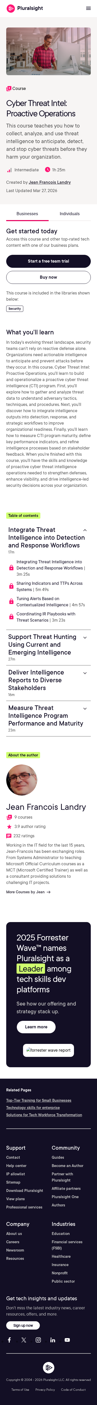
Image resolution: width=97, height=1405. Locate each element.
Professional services (24, 1207)
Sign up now (23, 1325)
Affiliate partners (66, 1188)
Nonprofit (60, 1273)
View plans (15, 1199)
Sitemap (13, 1182)
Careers (12, 1242)
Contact (13, 1157)
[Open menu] (88, 8)
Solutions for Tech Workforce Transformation (44, 1115)
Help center (16, 1166)
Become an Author (67, 1166)
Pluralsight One (65, 1197)
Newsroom (15, 1250)
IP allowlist (15, 1174)
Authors (58, 1205)
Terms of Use (20, 1389)
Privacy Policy (45, 1389)
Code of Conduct (73, 1389)
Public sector (63, 1281)
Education (61, 1234)
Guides (58, 1157)
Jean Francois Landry (50, 182)
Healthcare (61, 1256)
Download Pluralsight (24, 1191)
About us (14, 1234)
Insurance (60, 1265)
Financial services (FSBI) (67, 1245)
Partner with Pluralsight (62, 1177)
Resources (15, 1258)
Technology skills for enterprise (33, 1108)
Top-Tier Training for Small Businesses (38, 1100)
